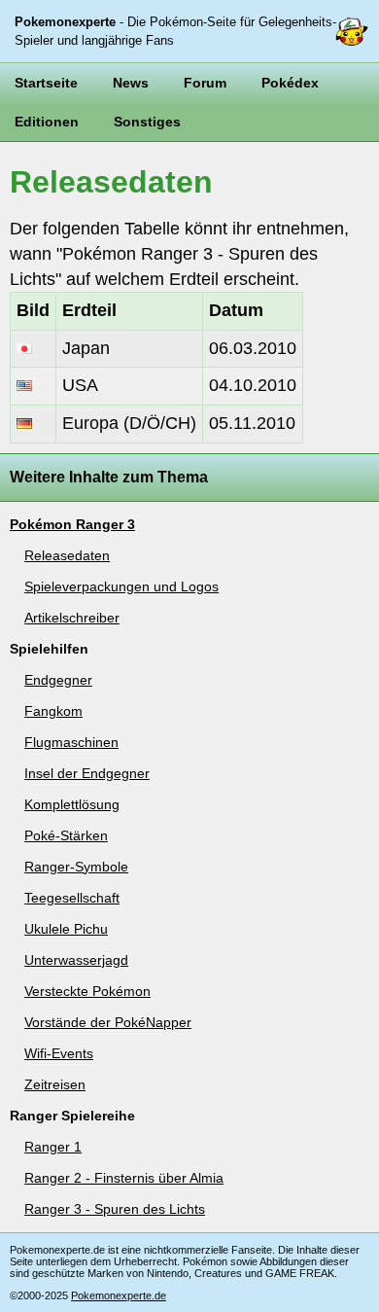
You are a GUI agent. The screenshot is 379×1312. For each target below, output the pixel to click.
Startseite (46, 82)
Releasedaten (67, 555)
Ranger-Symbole (76, 866)
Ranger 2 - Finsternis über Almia (124, 1178)
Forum (205, 82)
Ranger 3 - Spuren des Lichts (114, 1209)
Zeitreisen (55, 1084)
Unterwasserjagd (76, 960)
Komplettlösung (72, 804)
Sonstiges (147, 121)
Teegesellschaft (72, 897)
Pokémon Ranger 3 (72, 524)
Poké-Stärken (66, 835)
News (131, 82)
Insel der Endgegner (87, 773)
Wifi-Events (58, 1053)
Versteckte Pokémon (87, 991)
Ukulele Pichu (66, 929)
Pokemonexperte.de (118, 1295)
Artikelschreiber (72, 617)
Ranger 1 (53, 1146)
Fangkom (53, 711)
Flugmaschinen (71, 742)
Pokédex (290, 82)
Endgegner (58, 680)
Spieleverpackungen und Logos (121, 586)
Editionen (47, 121)
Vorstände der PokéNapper (107, 1022)
